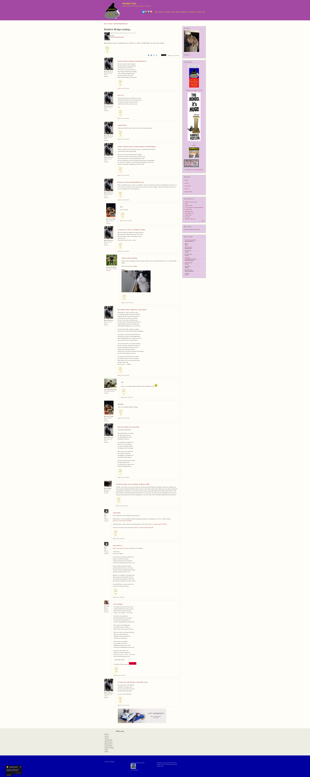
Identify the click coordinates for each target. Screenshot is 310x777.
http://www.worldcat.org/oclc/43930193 (157, 524)
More (203, 220)
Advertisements (184, 12)
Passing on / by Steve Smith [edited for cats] (131, 182)
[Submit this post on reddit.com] (154, 55)
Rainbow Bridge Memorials (120, 23)
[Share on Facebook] (148, 55)
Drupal (112, 761)
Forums (173, 12)
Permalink (106, 76)
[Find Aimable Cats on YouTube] (146, 12)
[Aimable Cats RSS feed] (151, 12)
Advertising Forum (198, 169)
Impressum (192, 12)
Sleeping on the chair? (190, 219)
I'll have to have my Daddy (129, 258)
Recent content (188, 191)
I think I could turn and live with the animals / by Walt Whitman (137, 146)
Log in (169, 55)
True (121, 207)
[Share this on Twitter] (156, 55)
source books (117, 513)
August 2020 (188, 215)
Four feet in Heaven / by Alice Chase (128, 427)
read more (9, 774)
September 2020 (189, 211)
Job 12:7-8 (121, 95)
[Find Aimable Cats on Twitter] (143, 12)
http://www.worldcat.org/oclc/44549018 (122, 520)
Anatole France (122, 125)
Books (186, 180)
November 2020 (188, 205)
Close (20, 766)
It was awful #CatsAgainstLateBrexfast (194, 207)
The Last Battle (118, 604)
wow (122, 382)
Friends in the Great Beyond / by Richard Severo (132, 61)
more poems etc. (118, 545)
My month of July (189, 213)
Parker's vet (133, 43)
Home (156, 12)
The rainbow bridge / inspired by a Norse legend (132, 309)
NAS (119, 107)
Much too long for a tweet (191, 202)
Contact (187, 183)
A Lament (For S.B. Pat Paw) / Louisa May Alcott (133, 682)
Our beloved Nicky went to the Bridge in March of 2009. (133, 484)
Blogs (177, 12)
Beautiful (120, 404)
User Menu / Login (200, 12)
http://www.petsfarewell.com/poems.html (123, 548)
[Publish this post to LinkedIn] (151, 55)
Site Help (167, 12)
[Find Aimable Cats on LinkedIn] (148, 12)
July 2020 (187, 217)
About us (161, 12)
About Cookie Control (7, 767)
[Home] (112, 10)
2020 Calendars (188, 247)
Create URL (188, 186)
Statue (186, 203)
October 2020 (188, 209)
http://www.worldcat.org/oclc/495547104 (143, 527)
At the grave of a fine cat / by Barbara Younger (131, 230)
